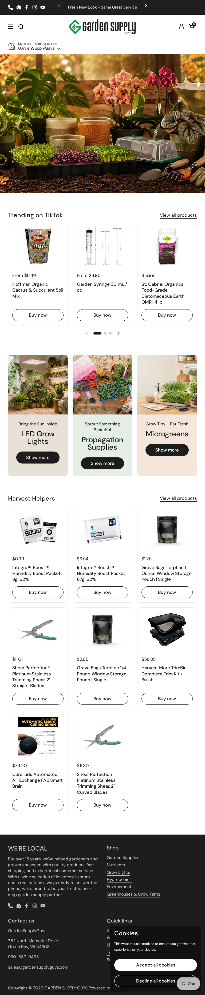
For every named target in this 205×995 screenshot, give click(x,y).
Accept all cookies (155, 965)
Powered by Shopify (107, 988)
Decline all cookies (155, 981)
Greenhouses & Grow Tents (133, 894)
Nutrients (116, 865)
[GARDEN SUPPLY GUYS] (103, 27)
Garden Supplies (123, 857)
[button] (191, 26)
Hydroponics (119, 879)
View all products (178, 215)
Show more (38, 457)
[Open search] (20, 26)
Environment (119, 886)
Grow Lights (118, 872)
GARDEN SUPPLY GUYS (66, 988)
